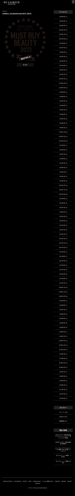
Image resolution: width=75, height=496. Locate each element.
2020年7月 (62, 309)
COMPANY (57, 481)
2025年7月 (62, 47)
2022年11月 (62, 189)
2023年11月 (62, 136)
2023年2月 (62, 176)
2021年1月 (62, 283)
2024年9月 (62, 92)
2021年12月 (62, 238)
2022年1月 (62, 234)
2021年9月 (62, 252)
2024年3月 (62, 118)
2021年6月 (62, 265)
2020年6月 (62, 314)
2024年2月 (62, 123)
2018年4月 (62, 376)
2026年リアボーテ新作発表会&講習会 (63, 442)
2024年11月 (62, 83)
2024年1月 (62, 127)
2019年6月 (62, 358)
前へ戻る (25, 64)
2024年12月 (62, 78)
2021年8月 (62, 256)
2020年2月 (62, 332)
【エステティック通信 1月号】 (63, 462)
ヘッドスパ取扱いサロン (47, 481)
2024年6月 (62, 105)
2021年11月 (62, 243)
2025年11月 (62, 34)
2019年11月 (62, 345)
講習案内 (62, 421)
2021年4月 (62, 274)
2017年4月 (62, 398)
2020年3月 (62, 327)
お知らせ (62, 416)
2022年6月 (62, 212)
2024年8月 (62, 96)
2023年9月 (62, 145)
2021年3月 (62, 278)
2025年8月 (62, 43)
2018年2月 (62, 385)
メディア (61, 412)
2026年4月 (62, 16)
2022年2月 (62, 229)
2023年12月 (62, 132)
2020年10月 (62, 296)
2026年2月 (62, 25)
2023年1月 (62, 181)
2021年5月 (62, 269)
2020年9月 (62, 300)
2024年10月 (62, 87)
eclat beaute (17, 481)
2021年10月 (62, 247)
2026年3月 (62, 21)
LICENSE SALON (37, 481)
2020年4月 (62, 323)
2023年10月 (62, 141)
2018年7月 (62, 372)
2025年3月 (62, 65)
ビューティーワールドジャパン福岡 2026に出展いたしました (63, 449)
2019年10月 (62, 349)
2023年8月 (62, 150)
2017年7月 (62, 389)
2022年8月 (62, 203)
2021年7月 (62, 261)
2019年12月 (62, 340)
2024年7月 (62, 101)
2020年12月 (62, 287)
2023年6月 (62, 158)
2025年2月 (62, 70)
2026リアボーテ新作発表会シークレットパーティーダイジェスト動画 (63, 436)
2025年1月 (62, 74)
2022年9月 (62, 198)
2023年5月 (62, 163)
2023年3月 (62, 172)
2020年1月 (62, 336)
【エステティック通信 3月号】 (63, 456)
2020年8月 (62, 305)
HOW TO (25, 481)
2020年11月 (62, 292)
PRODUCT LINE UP (8, 481)
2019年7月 (62, 354)
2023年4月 (62, 167)
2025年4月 (62, 61)
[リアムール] (12, 3)
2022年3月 (62, 225)
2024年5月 (62, 110)
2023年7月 (62, 154)
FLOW (29, 481)
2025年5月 (62, 56)
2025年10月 (62, 39)
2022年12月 (62, 185)
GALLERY (69, 481)
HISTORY (63, 481)
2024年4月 (62, 114)
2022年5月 (62, 216)
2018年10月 (62, 367)
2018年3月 (62, 380)
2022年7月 (62, 207)
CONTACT (37, 483)
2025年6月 (62, 52)
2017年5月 (62, 394)
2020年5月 (62, 318)
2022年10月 (62, 194)
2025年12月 (62, 30)
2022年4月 (62, 221)
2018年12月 (62, 363)
